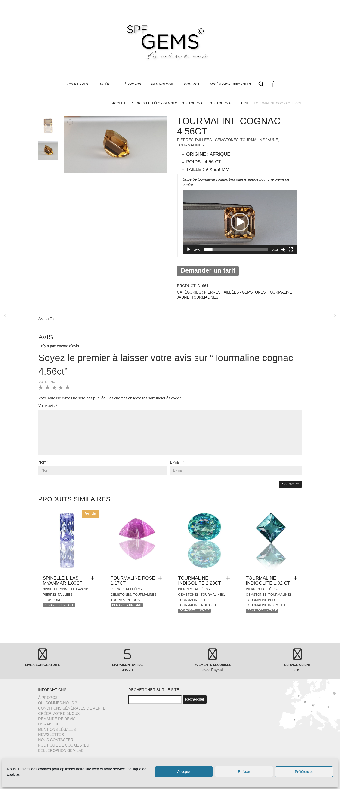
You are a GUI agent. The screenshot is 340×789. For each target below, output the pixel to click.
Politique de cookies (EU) (64, 745)
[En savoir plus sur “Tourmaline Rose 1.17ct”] (161, 578)
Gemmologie (162, 84)
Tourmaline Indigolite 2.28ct (199, 580)
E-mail (177, 462)
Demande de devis (57, 719)
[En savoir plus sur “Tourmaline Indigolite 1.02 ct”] (297, 578)
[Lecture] (188, 249)
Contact (192, 84)
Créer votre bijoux (59, 714)
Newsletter (51, 735)
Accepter (184, 772)
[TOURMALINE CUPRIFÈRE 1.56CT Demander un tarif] (335, 315)
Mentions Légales (57, 729)
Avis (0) (46, 318)
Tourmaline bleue (194, 600)
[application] (240, 222)
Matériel (106, 84)
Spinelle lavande (75, 589)
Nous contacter (55, 740)
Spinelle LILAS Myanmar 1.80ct (62, 580)
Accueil (119, 103)
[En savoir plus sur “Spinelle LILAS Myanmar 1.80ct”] (94, 578)
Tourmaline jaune (232, 103)
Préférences (304, 772)
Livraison (48, 724)
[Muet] (283, 249)
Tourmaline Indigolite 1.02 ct (268, 580)
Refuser (244, 772)
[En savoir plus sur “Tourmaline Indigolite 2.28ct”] (229, 578)
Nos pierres (77, 84)
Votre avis (47, 406)
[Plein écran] (290, 249)
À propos (132, 84)
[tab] (46, 319)
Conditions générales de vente (71, 708)
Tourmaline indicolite (198, 605)
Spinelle (50, 589)
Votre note (50, 382)
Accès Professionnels (230, 84)
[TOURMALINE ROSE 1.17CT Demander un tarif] (5, 315)
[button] (240, 222)
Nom (43, 462)
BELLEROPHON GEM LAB (61, 751)
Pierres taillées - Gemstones (157, 103)
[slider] (236, 249)
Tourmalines (200, 103)
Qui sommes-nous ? (57, 703)
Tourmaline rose (126, 600)
